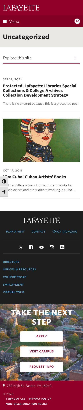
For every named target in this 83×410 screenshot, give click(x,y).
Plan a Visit (15, 231)
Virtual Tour (13, 292)
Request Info (41, 366)
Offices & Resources (19, 269)
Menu (13, 21)
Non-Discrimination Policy (26, 404)
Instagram (52, 247)
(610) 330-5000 (64, 231)
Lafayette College (21, 8)
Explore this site (17, 58)
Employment (13, 284)
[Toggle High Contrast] (4, 181)
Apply (41, 336)
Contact (38, 231)
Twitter (20, 247)
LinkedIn (62, 247)
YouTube (41, 247)
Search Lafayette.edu (77, 21)
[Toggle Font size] (4, 191)
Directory (11, 262)
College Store (14, 277)
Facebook (31, 247)
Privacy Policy (40, 398)
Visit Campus (42, 351)
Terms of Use (15, 398)
